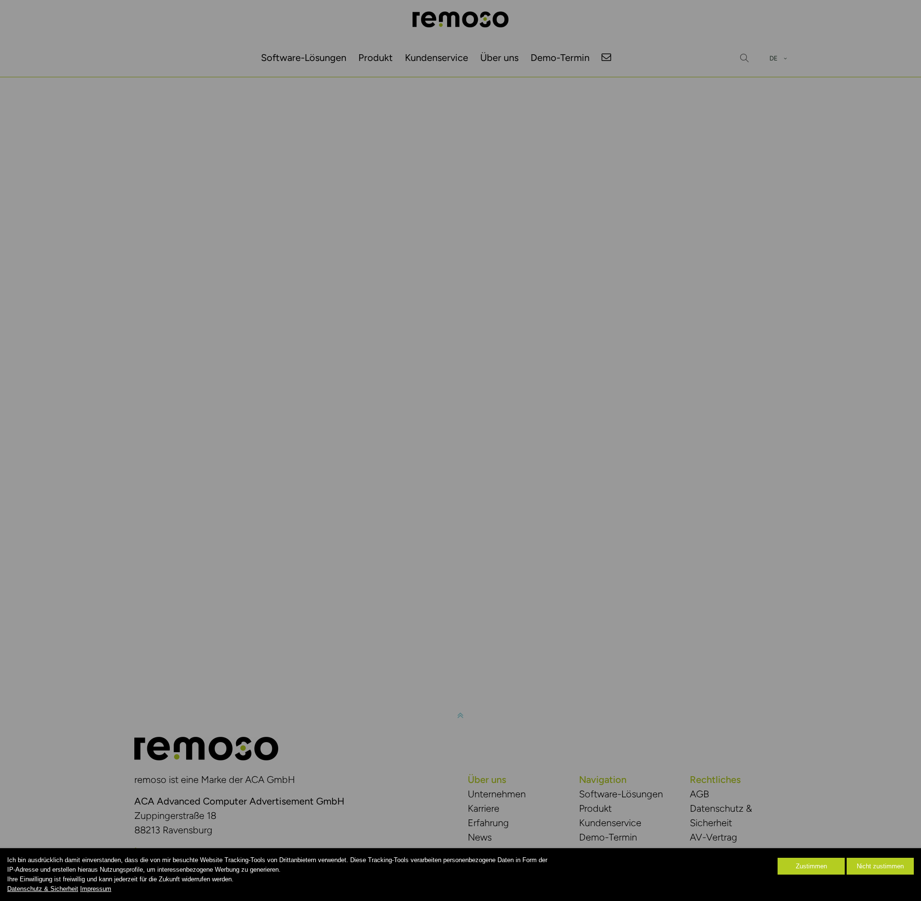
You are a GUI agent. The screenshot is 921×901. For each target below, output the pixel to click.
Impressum (95, 888)
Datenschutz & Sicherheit (42, 888)
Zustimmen (811, 866)
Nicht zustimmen (880, 866)
